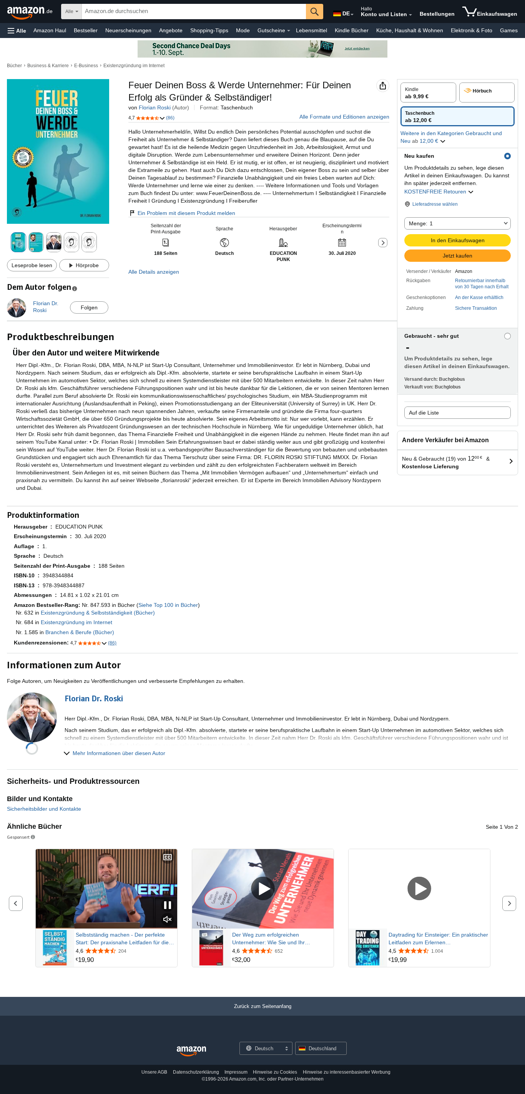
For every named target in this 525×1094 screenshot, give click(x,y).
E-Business (86, 65)
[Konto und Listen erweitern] (410, 15)
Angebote (171, 30)
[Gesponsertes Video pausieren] (167, 906)
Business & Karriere (48, 65)
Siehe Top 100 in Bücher (168, 605)
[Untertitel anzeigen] (167, 858)
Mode (243, 30)
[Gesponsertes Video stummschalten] (167, 920)
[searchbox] (194, 11)
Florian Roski (155, 107)
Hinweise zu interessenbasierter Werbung (346, 1072)
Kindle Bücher (352, 30)
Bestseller (86, 30)
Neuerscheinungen (128, 30)
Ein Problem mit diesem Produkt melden (186, 213)
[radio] (428, 92)
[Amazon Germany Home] (191, 1051)
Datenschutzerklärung (196, 1072)
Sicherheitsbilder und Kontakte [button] (44, 809)
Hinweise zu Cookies (275, 1072)
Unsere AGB (154, 1072)
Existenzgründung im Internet (133, 65)
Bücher (14, 65)
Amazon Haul (49, 30)
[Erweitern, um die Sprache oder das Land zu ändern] (352, 14)
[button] (17, 30)
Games (509, 30)
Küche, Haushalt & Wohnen (409, 30)
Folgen (89, 307)
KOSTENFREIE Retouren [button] (436, 191)
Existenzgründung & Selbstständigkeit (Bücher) (98, 613)
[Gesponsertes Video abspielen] (263, 889)
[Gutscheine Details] (288, 30)
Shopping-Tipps (209, 30)
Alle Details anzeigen (153, 272)
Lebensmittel (311, 30)
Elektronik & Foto (471, 30)
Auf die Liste (424, 413)
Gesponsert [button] (18, 837)
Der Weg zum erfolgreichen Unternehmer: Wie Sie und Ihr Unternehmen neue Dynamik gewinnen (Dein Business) (279, 939)
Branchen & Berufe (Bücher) (79, 632)
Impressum (236, 1072)
